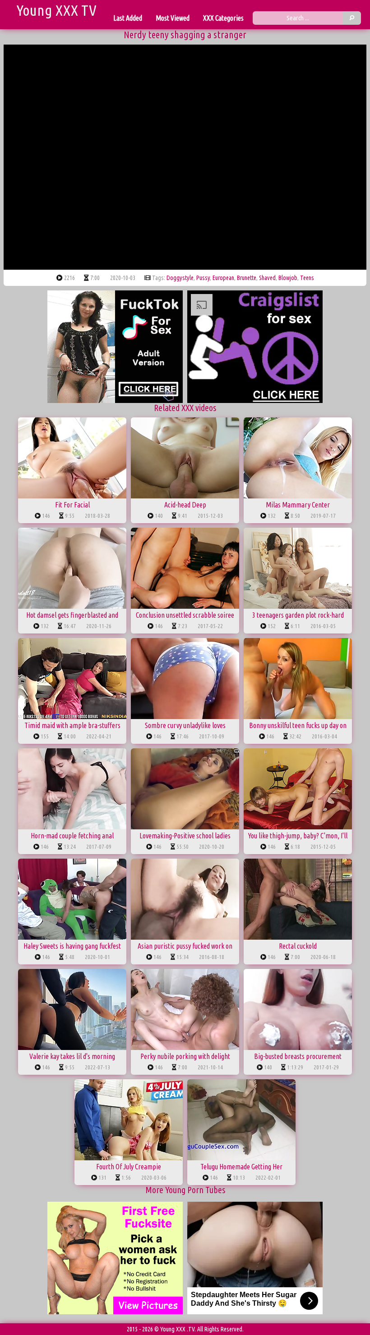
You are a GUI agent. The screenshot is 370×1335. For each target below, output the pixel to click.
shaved (267, 277)
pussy (203, 277)
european (223, 277)
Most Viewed (173, 18)
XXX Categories (223, 18)
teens (307, 277)
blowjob (287, 277)
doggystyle (180, 277)
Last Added (127, 18)
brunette (246, 277)
